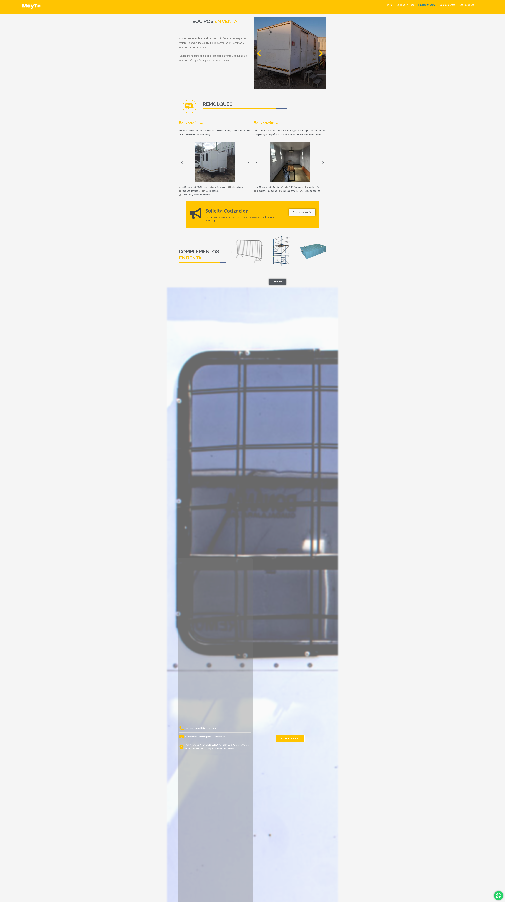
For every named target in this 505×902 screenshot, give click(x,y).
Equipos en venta (426, 4)
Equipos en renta (405, 4)
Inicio (389, 4)
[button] (259, 53)
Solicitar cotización (302, 212)
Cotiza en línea (467, 4)
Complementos (447, 4)
